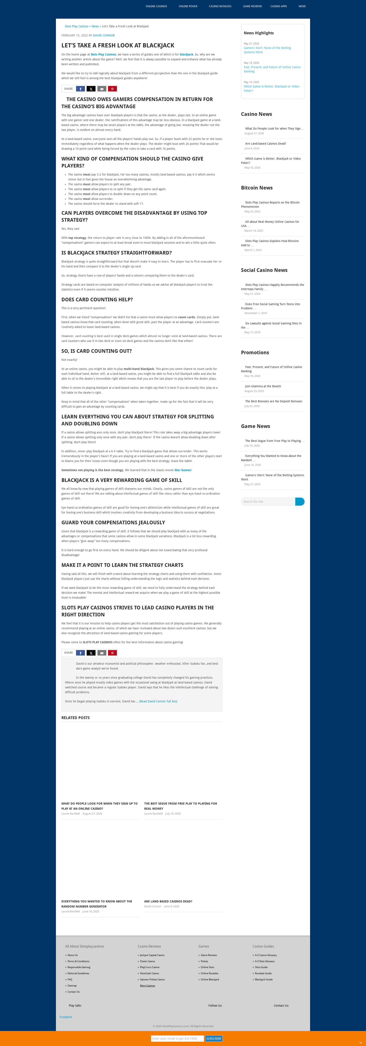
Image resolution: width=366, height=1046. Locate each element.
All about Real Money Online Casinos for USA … (270, 224)
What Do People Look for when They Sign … (274, 128)
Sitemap (72, 985)
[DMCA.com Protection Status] (117, 1008)
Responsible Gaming (79, 967)
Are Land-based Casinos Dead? (168, 901)
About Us (73, 955)
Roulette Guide (263, 973)
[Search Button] (301, 502)
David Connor (104, 35)
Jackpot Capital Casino (152, 955)
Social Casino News (264, 270)
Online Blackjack (210, 979)
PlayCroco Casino (149, 967)
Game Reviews (252, 6)
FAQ (70, 979)
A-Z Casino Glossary (266, 955)
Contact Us (74, 991)
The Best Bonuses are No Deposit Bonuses (273, 401)
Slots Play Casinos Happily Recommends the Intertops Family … (272, 287)
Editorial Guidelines (78, 973)
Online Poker (188, 6)
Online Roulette (209, 973)
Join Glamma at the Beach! (263, 386)
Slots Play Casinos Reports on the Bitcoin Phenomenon (270, 204)
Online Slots (207, 967)
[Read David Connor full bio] (158, 701)
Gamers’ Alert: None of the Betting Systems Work (272, 477)
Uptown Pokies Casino (152, 979)
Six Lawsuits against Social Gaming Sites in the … (271, 325)
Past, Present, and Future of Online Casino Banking (271, 369)
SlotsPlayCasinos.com (175, 1026)
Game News (255, 426)
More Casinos (147, 985)
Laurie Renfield (70, 813)
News (302, 6)
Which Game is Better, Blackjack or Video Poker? (271, 161)
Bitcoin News (257, 188)
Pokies (204, 961)
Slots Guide (261, 967)
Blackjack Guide (264, 979)
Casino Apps (278, 6)
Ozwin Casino (147, 961)
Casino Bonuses (220, 6)
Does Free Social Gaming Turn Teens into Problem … (270, 306)
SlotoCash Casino (149, 973)
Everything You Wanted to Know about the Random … (271, 458)
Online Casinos (156, 6)
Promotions (255, 353)
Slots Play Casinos (76, 26)
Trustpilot (65, 1017)
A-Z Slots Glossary (265, 961)
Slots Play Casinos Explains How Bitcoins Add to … (270, 243)
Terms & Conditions (78, 961)
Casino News (256, 114)
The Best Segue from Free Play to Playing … (275, 441)
